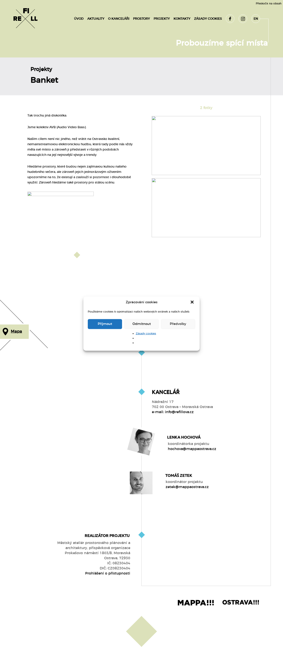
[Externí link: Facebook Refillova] (230, 18)
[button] (192, 302)
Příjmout (105, 324)
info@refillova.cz (179, 412)
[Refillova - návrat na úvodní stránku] (25, 18)
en (256, 18)
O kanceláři (118, 18)
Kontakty (182, 18)
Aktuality (95, 18)
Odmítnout (141, 324)
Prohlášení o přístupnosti (107, 573)
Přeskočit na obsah (268, 3)
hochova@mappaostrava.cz (192, 449)
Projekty (162, 18)
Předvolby (178, 324)
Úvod (79, 18)
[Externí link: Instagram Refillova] (243, 18)
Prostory (141, 18)
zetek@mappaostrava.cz (187, 487)
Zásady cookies (146, 333)
